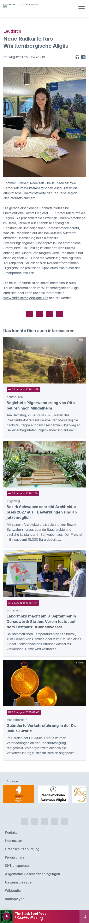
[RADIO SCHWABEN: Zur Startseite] (39, 8)
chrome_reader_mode (83, 56)
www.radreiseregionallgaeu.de (25, 298)
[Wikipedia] (64, 821)
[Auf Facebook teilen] (29, 314)
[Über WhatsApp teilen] (49, 314)
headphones (77, 56)
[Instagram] (34, 821)
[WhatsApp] (54, 821)
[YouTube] (44, 821)
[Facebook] (24, 821)
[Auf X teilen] (39, 314)
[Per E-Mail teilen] (59, 314)
